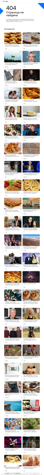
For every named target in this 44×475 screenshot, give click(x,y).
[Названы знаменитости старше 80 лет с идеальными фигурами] (12, 316)
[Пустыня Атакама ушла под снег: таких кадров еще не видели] (31, 243)
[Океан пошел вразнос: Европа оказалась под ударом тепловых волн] (12, 408)
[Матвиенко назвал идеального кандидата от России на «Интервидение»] (31, 133)
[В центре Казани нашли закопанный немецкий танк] (12, 77)
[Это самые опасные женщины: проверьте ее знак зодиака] (12, 96)
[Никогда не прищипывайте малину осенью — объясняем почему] (31, 426)
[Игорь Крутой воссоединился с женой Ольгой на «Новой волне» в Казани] (31, 261)
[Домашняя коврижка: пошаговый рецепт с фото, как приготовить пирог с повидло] (12, 463)
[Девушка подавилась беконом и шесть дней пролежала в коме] (12, 371)
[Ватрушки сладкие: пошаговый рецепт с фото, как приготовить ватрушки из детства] (31, 298)
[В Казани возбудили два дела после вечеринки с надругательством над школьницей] (12, 169)
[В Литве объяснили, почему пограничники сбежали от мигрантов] (12, 59)
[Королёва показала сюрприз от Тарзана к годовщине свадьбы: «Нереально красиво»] (31, 224)
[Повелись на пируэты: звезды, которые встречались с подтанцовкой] (12, 445)
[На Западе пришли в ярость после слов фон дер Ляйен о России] (31, 169)
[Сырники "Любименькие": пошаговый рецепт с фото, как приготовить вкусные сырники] (12, 151)
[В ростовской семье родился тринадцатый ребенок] (31, 463)
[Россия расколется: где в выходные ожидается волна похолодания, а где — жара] (31, 334)
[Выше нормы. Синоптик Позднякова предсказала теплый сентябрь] (12, 426)
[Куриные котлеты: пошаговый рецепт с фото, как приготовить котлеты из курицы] (12, 188)
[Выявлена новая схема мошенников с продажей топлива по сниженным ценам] (12, 298)
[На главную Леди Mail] (6, 1)
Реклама (10, 474)
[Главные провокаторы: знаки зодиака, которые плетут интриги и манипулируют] (12, 224)
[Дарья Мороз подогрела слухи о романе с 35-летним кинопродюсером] (31, 59)
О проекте (15, 474)
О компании (6, 474)
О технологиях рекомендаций (23, 474)
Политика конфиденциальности (34, 474)
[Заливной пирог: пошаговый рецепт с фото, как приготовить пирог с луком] (12, 206)
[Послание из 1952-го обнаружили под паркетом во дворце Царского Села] (31, 151)
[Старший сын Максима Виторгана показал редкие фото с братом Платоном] (12, 334)
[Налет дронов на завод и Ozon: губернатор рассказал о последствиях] (31, 408)
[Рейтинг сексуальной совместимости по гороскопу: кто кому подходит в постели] (12, 261)
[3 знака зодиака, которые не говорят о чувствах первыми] (31, 445)
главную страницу (18, 21)
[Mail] (4, 1)
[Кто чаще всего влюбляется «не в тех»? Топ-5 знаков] (31, 353)
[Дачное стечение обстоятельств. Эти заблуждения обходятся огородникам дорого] (12, 353)
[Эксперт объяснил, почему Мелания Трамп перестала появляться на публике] (12, 114)
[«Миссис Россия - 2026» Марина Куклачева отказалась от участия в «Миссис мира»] (12, 243)
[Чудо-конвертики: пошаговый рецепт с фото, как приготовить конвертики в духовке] (12, 41)
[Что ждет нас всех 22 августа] (31, 279)
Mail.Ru (2, 474)
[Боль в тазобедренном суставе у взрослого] (12, 390)
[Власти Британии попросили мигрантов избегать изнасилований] (31, 206)
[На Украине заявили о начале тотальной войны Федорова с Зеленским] (31, 77)
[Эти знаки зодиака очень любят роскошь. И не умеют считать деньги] (31, 316)
